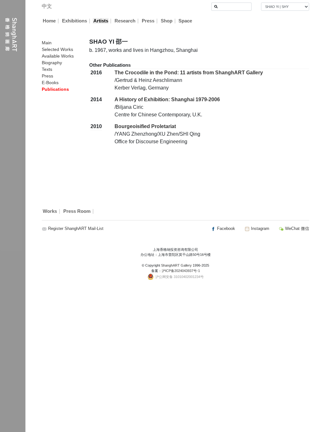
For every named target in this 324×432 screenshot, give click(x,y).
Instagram (259, 228)
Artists (100, 20)
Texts (47, 69)
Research (125, 20)
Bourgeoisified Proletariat (145, 126)
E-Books (50, 82)
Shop (166, 20)
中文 (47, 6)
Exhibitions (74, 20)
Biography (52, 62)
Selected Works (57, 49)
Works (50, 211)
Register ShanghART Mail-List (75, 228)
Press (148, 20)
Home (49, 20)
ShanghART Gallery (176, 265)
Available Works (58, 56)
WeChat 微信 (296, 228)
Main (47, 42)
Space (185, 20)
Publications (55, 89)
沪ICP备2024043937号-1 (181, 271)
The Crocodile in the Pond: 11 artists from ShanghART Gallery (189, 72)
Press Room (76, 211)
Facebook (225, 228)
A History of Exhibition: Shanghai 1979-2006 (167, 99)
